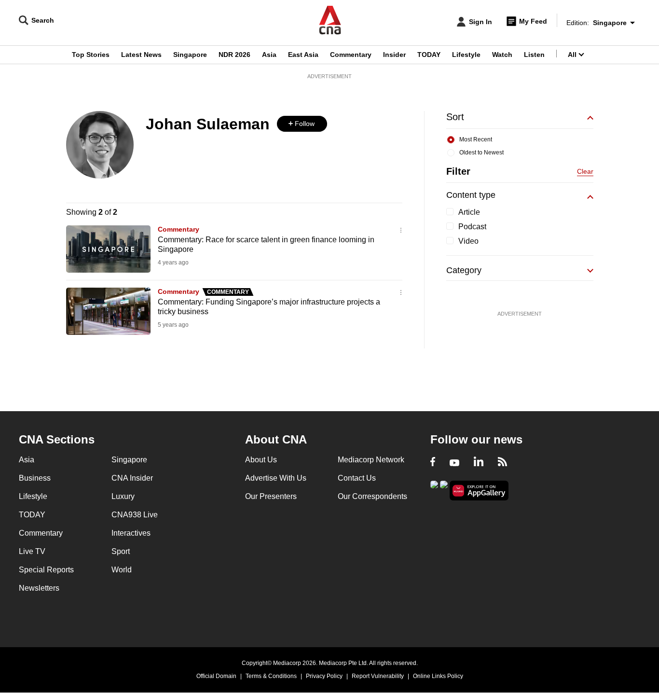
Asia (269, 54)
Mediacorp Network (371, 460)
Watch (502, 54)
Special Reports (46, 570)
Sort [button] (455, 116)
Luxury (123, 496)
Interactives (131, 533)
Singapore (190, 54)
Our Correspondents (372, 496)
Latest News (141, 54)
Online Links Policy (438, 676)
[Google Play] (434, 490)
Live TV (32, 551)
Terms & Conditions (271, 676)
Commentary (350, 54)
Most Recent (475, 139)
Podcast (472, 226)
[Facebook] (432, 462)
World (121, 570)
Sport (120, 551)
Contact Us (357, 478)
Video (468, 241)
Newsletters (39, 588)
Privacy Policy (324, 676)
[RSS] (502, 462)
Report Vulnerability (378, 676)
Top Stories (91, 54)
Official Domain (216, 676)
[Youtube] (454, 462)
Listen (534, 54)
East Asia (303, 54)
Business (35, 478)
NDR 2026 (234, 54)
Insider (394, 54)
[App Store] (444, 490)
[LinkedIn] (478, 462)
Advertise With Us (275, 478)
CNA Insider (132, 478)
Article (469, 212)
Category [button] (463, 270)
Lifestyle (466, 54)
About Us (261, 460)
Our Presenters (271, 496)
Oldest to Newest (481, 152)
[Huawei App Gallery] (479, 490)
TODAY (428, 54)
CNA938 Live (134, 515)
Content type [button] (470, 195)
